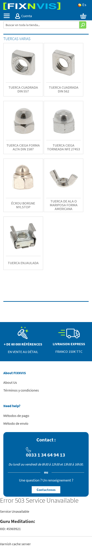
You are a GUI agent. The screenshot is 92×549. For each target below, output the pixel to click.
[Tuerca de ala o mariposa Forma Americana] (63, 178)
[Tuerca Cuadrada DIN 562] (63, 62)
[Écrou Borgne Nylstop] (23, 178)
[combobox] (41, 25)
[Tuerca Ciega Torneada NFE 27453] (63, 120)
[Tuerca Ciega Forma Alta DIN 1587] (23, 120)
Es (84, 5)
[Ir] (82, 25)
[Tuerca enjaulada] (23, 236)
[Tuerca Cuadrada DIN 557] (23, 62)
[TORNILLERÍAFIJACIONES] (46, 6)
